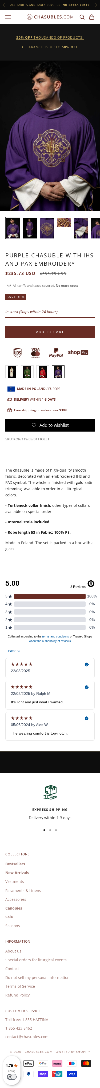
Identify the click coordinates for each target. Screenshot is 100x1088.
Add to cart (50, 331)
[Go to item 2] (29, 228)
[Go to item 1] (12, 228)
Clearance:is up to (50, 47)
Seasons (12, 925)
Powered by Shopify (72, 1052)
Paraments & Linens (23, 890)
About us (13, 951)
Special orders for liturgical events (36, 959)
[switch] (12, 1077)
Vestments (14, 881)
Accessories (15, 899)
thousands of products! (49, 37)
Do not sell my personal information (37, 977)
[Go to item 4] (64, 222)
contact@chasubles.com (27, 1036)
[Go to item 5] (81, 228)
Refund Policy (17, 995)
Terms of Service (20, 986)
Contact (12, 968)
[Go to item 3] (46, 228)
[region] (50, 802)
